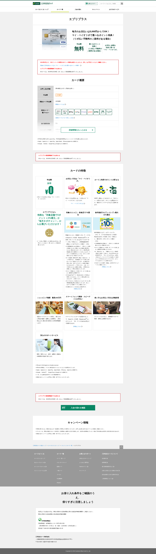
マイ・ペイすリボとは (77, 203)
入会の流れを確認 (78, 408)
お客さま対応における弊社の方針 (110, 470)
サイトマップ (82, 470)
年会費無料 (59, 478)
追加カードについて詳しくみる (64, 117)
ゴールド (59, 474)
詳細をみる (77, 288)
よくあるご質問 (83, 462)
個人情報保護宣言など (107, 466)
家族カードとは (60, 104)
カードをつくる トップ (41, 9)
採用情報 (104, 462)
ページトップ (121, 447)
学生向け (59, 482)
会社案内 (104, 458)
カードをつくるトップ (39, 458)
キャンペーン (96, 9)
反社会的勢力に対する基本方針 (109, 474)
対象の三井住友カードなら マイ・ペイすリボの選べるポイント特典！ (60, 65)
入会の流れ (78, 9)
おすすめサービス (114, 9)
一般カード (59, 470)
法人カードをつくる (39, 462)
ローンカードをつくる (39, 466)
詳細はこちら (106, 266)
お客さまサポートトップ (85, 458)
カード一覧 (60, 9)
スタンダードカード (62, 462)
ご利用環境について (107, 478)
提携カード (59, 466)
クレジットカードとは (39, 470)
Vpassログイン (83, 466)
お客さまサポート (92, 3)
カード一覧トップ (61, 458)
